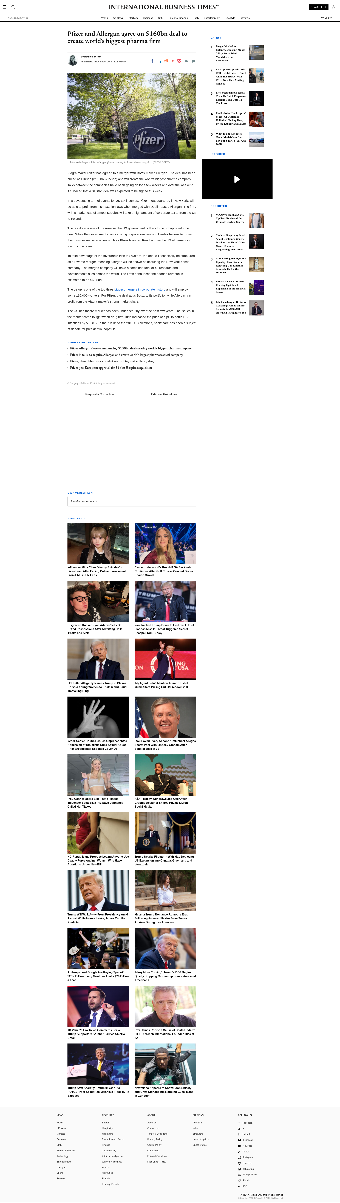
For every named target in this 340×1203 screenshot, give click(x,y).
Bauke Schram (92, 56)
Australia (197, 1122)
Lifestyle (230, 17)
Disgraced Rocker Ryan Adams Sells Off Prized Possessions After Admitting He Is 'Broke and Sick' (94, 629)
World (104, 17)
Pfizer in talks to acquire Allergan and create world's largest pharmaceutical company (126, 355)
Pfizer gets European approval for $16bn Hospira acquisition (111, 368)
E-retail (105, 1122)
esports (106, 1167)
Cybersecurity (109, 1150)
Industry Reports (110, 1184)
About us (152, 1122)
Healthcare (107, 1133)
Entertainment (212, 17)
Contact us (152, 1128)
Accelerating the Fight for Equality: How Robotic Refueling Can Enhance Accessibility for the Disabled (231, 265)
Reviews (245, 17)
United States (200, 1145)
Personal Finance (178, 17)
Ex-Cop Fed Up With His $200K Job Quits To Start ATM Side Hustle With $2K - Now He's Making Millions (231, 76)
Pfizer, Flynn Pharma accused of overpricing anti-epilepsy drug (112, 361)
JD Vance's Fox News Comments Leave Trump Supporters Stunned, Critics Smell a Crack (96, 1034)
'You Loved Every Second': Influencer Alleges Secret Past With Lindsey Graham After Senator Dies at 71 (165, 745)
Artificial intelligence (112, 1156)
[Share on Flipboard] (173, 61)
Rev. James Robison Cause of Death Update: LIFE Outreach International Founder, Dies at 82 (165, 1034)
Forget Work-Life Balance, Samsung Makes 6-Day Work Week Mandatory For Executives (230, 53)
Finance (106, 1145)
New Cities (107, 1173)
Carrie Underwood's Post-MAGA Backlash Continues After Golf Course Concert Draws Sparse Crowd (164, 571)
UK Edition (326, 17)
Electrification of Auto (113, 1139)
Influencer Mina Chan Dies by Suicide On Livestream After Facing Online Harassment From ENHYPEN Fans (96, 571)
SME (160, 17)
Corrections (153, 1150)
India (195, 1128)
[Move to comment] (193, 61)
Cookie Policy (154, 1145)
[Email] (186, 61)
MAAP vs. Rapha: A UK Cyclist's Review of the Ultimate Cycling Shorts (230, 218)
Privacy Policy (154, 1139)
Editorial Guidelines (164, 394)
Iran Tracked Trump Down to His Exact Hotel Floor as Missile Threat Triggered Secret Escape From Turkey (164, 629)
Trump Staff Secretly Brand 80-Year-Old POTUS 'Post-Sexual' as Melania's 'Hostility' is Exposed (98, 1091)
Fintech (106, 1178)
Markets (133, 17)
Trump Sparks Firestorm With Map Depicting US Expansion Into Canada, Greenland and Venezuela (164, 860)
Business (148, 17)
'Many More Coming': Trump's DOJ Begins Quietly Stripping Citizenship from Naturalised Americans (165, 976)
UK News (118, 17)
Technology (62, 1156)
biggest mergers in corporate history (139, 289)
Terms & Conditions (157, 1133)
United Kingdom (201, 1139)
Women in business (112, 1161)
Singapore (198, 1133)
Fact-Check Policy (156, 1161)
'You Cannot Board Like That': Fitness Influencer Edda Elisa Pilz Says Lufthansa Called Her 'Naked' (95, 802)
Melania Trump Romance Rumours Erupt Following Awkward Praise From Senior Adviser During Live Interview (162, 918)
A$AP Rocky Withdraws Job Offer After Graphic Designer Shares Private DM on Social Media (161, 802)
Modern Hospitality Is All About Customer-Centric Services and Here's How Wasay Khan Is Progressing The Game (230, 242)
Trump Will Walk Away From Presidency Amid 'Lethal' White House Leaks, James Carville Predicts (97, 918)
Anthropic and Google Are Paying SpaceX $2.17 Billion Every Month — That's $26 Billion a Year (98, 976)
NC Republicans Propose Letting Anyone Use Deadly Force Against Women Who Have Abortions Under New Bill (98, 860)
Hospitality (107, 1128)
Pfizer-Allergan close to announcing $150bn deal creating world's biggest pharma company (131, 348)
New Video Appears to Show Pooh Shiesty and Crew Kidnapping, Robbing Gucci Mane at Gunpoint (164, 1091)
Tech (196, 17)
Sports (60, 1173)
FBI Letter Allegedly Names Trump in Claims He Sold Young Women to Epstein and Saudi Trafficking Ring (97, 687)
